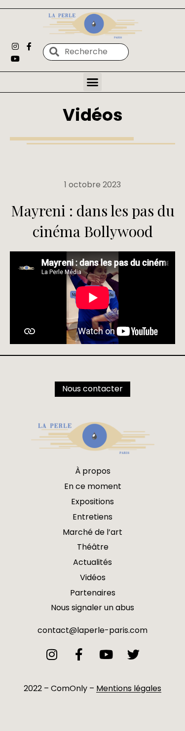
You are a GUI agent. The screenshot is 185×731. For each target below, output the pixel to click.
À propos (93, 471)
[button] (92, 82)
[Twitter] (133, 654)
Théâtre (93, 547)
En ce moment (92, 486)
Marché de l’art (92, 532)
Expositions (92, 501)
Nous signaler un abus (92, 607)
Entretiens (92, 516)
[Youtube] (15, 58)
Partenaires (92, 592)
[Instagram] (15, 46)
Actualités (92, 562)
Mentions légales (128, 688)
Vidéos (93, 115)
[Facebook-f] (28, 46)
